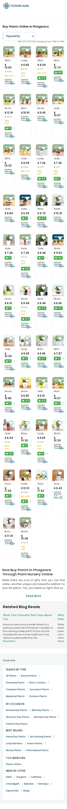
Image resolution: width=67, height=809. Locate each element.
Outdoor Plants (38, 696)
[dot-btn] (6, 55)
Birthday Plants (40, 710)
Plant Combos (37, 682)
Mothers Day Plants (45, 717)
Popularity (13, 36)
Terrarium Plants (15, 689)
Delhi (9, 776)
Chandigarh (13, 783)
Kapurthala (12, 790)
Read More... (10, 641)
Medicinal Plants (15, 696)
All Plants (11, 675)
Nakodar (29, 783)
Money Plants (13, 750)
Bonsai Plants (29, 675)
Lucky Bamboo (14, 743)
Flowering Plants (15, 682)
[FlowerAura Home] (16, 6)
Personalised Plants (37, 750)
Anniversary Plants (16, 710)
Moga (26, 790)
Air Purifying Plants (40, 736)
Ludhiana (36, 776)
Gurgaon (21, 776)
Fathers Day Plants (17, 723)
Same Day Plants (15, 736)
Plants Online (13, 764)
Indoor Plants (34, 743)
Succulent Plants (39, 689)
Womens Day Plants (17, 717)
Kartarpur (43, 783)
